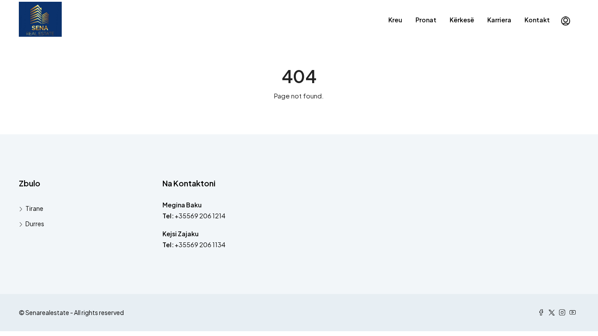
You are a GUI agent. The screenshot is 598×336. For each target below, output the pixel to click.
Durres (34, 224)
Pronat (425, 20)
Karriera (499, 20)
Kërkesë (462, 20)
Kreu (395, 20)
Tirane (34, 208)
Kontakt (537, 20)
